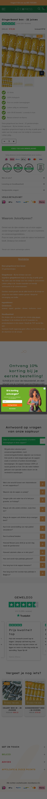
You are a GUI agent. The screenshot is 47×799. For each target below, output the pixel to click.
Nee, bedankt (12, 408)
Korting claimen (12, 405)
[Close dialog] (44, 389)
